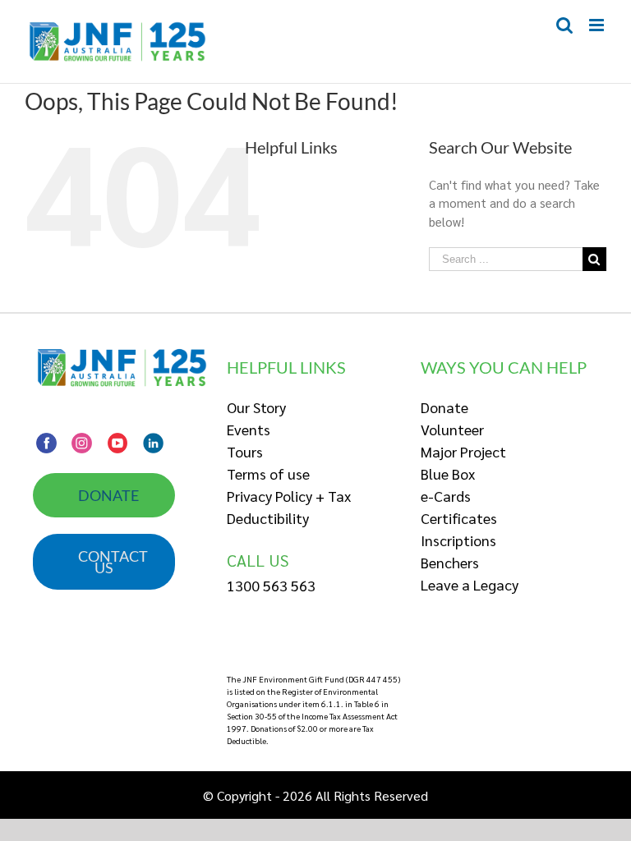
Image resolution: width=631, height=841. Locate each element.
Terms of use (268, 473)
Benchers (450, 562)
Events (248, 429)
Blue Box (448, 473)
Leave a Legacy (469, 584)
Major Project (463, 451)
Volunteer (452, 429)
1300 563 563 (271, 585)
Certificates (459, 517)
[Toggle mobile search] (564, 25)
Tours (245, 451)
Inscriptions (458, 540)
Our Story (256, 407)
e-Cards (446, 495)
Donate (444, 407)
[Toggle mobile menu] (597, 25)
